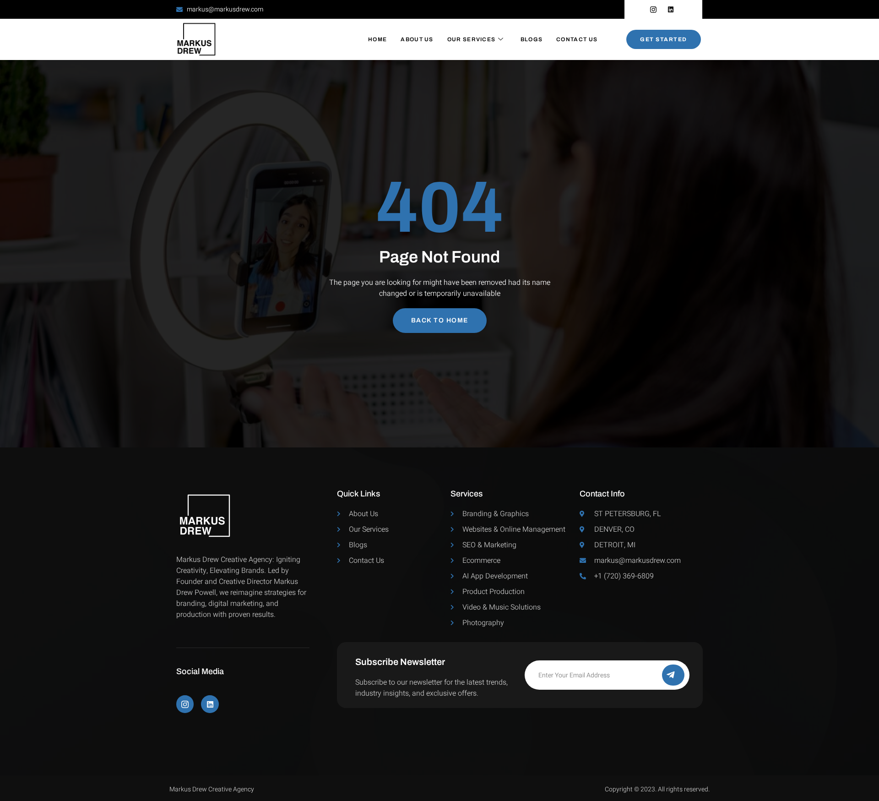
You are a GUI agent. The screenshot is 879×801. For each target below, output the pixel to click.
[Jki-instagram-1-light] (185, 704)
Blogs (532, 39)
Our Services (471, 39)
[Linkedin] (209, 704)
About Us (417, 39)
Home (377, 39)
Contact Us (576, 39)
